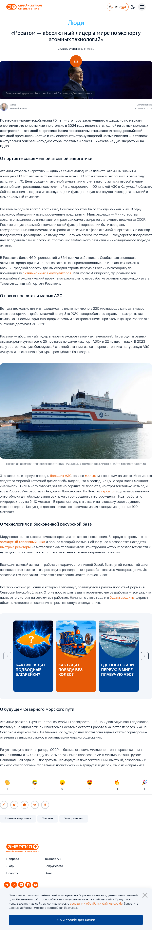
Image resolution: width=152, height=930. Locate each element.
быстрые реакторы (15, 547)
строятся (108, 491)
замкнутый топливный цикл (22, 542)
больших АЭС (60, 476)
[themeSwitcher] (132, 7)
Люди (76, 23)
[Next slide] (145, 656)
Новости (12, 873)
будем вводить (122, 597)
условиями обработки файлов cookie (96, 903)
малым (91, 476)
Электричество (73, 818)
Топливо (47, 818)
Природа (12, 859)
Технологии (53, 859)
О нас (48, 873)
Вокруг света (54, 866)
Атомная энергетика (18, 818)
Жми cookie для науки (75, 920)
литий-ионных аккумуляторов (47, 273)
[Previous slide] (7, 656)
